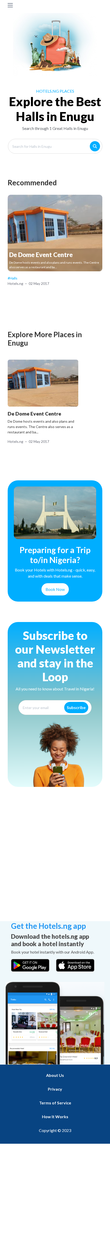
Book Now (55, 589)
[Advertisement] (55, 862)
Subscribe (76, 707)
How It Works (55, 1116)
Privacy (55, 1089)
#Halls (12, 278)
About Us (55, 1075)
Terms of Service (55, 1102)
